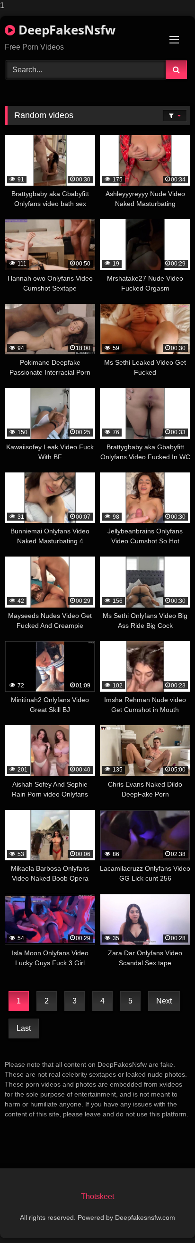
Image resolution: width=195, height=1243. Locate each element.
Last (24, 1028)
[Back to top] (165, 1216)
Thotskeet (97, 1196)
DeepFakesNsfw (65, 29)
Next (164, 1001)
